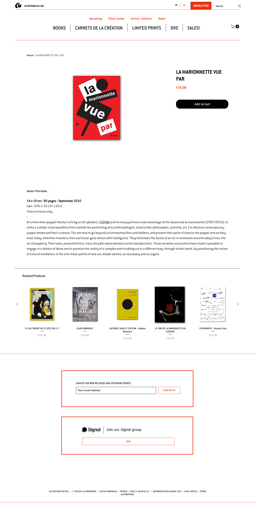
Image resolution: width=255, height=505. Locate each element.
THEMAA (104, 222)
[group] (127, 317)
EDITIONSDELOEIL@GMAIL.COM (167, 491)
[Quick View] (42, 304)
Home (30, 55)
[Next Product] (238, 304)
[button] (235, 26)
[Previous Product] (17, 304)
